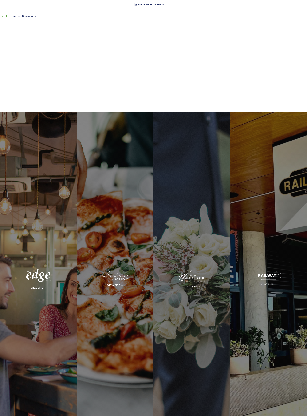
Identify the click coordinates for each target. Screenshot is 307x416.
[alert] (153, 4)
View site (37, 287)
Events (4, 16)
